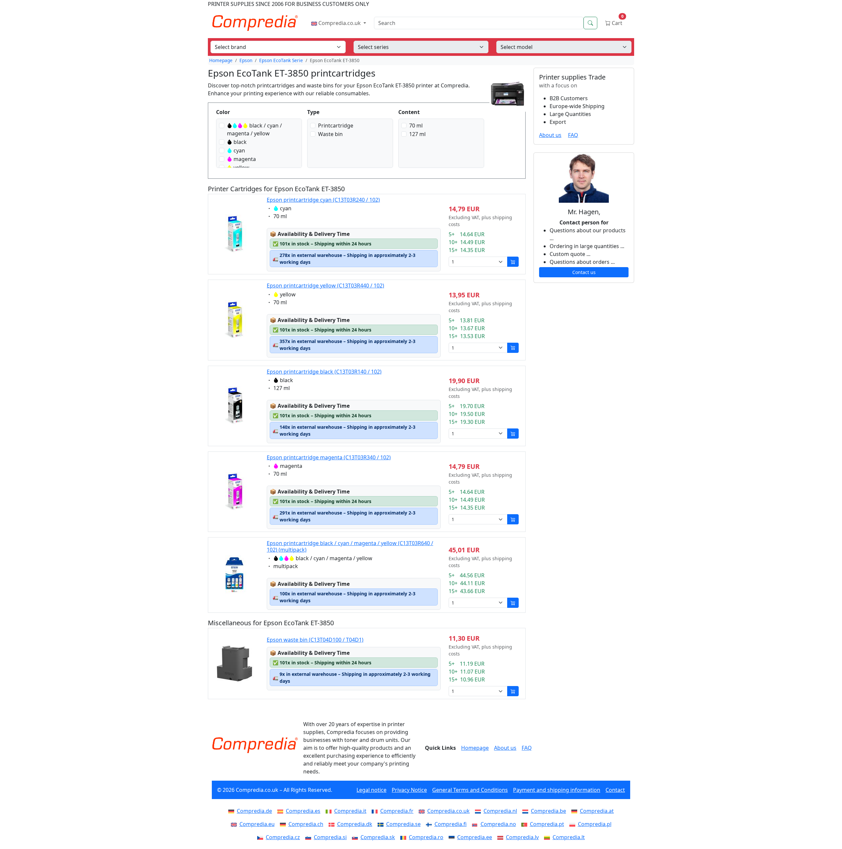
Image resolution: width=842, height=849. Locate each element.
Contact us (584, 272)
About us (550, 135)
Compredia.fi (450, 824)
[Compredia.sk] (356, 837)
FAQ (573, 135)
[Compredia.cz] (261, 837)
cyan (239, 150)
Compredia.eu (257, 824)
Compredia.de (254, 811)
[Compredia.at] (575, 811)
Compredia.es (303, 811)
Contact (615, 789)
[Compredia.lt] (548, 837)
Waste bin (330, 134)
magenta (245, 159)
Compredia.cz (283, 837)
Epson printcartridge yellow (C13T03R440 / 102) (325, 285)
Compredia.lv (522, 837)
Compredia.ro (426, 837)
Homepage (221, 60)
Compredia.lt (569, 837)
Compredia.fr (396, 811)
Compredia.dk (354, 824)
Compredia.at (597, 811)
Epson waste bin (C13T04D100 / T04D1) (315, 639)
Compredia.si (330, 837)
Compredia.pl (594, 824)
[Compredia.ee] (453, 837)
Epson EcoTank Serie (281, 60)
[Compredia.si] (309, 837)
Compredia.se (403, 824)
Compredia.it (350, 811)
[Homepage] (255, 745)
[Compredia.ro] (404, 837)
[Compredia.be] (526, 811)
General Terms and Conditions (470, 789)
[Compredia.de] (232, 811)
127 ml (417, 134)
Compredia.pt (547, 824)
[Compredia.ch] (284, 824)
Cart (617, 21)
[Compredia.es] (281, 811)
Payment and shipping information (556, 789)
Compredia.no (498, 824)
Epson (245, 60)
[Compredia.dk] (333, 824)
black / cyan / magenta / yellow (254, 129)
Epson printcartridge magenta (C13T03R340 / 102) (329, 457)
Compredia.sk (377, 837)
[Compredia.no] (476, 824)
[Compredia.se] (382, 824)
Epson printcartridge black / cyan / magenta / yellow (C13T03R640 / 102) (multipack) (350, 546)
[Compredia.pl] (573, 824)
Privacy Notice (409, 789)
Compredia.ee (474, 837)
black (240, 142)
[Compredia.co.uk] (423, 811)
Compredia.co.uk (339, 23)
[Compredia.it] (330, 811)
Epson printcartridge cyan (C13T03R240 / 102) (323, 199)
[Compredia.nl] (479, 811)
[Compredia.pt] (525, 824)
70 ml (416, 125)
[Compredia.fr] (376, 811)
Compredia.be (548, 811)
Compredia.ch (305, 824)
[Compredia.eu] (235, 824)
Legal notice (371, 789)
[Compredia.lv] (501, 837)
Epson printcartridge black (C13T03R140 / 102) (324, 371)
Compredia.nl (500, 811)
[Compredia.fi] (430, 824)
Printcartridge (335, 125)
